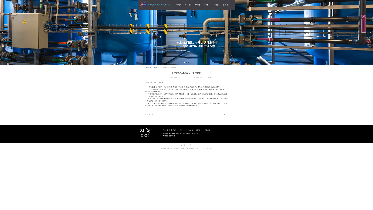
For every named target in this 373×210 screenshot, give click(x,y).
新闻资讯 (156, 67)
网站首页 (148, 67)
